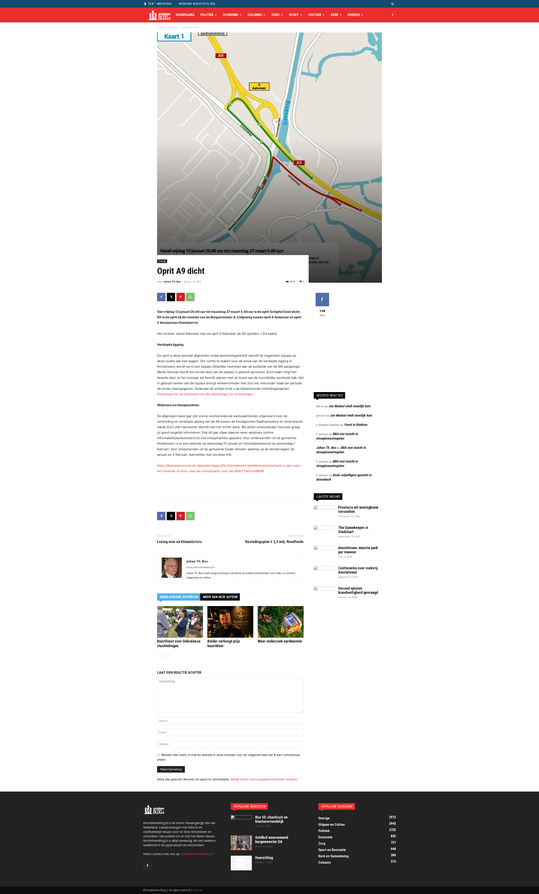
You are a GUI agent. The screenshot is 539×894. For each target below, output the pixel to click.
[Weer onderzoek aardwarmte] (281, 622)
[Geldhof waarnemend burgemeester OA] (241, 842)
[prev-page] (159, 654)
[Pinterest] (180, 297)
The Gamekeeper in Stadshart (353, 529)
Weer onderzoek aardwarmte (280, 641)
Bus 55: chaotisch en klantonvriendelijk (271, 819)
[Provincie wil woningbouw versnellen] (324, 512)
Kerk (334, 15)
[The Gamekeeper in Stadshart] (324, 533)
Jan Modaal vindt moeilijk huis (349, 406)
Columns (255, 15)
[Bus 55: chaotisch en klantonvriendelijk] (241, 822)
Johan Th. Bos (172, 281)
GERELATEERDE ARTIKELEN (179, 597)
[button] (393, 3)
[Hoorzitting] (241, 863)
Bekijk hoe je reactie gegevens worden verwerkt (264, 779)
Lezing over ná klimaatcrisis (179, 542)
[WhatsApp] (190, 297)
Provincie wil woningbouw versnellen (358, 509)
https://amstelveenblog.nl (200, 567)
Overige (354, 15)
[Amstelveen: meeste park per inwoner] (324, 553)
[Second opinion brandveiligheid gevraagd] (324, 593)
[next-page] (166, 654)
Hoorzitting (264, 857)
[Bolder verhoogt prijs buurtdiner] (230, 622)
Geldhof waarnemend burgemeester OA (271, 839)
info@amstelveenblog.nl (197, 854)
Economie (230, 15)
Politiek (206, 15)
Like (322, 294)
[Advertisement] (230, 485)
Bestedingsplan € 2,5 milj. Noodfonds (274, 542)
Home (160, 27)
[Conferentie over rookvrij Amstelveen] (324, 573)
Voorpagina (185, 15)
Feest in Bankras (355, 425)
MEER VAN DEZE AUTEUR (220, 597)
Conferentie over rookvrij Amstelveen (358, 570)
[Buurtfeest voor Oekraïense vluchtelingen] (180, 622)
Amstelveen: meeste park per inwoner (358, 550)
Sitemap (198, 890)
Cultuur (314, 15)
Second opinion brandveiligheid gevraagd (358, 590)
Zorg (275, 15)
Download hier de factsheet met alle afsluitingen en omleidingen (205, 394)
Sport (294, 15)
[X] (171, 297)
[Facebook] (393, 15)
